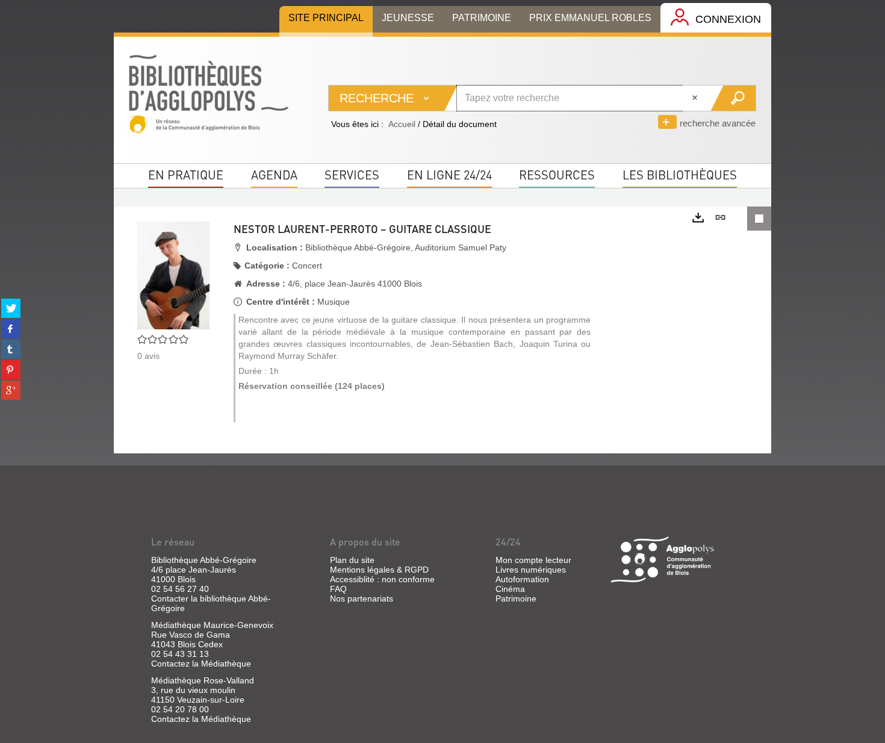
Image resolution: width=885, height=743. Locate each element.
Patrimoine (515, 598)
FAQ (338, 589)
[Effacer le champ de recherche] (696, 98)
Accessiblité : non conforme (382, 579)
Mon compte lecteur (533, 560)
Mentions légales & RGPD (379, 569)
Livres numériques (530, 569)
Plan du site (352, 560)
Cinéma (510, 589)
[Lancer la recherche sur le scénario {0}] (733, 98)
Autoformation (522, 579)
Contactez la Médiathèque (201, 663)
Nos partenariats (361, 598)
